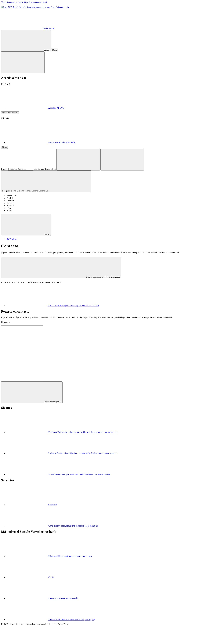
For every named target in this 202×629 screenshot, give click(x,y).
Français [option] (10, 203)
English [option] (10, 198)
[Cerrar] (23, 62)
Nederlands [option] (11, 195)
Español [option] (10, 205)
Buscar (4, 169)
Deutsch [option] (10, 200)
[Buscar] (78, 159)
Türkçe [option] (10, 208)
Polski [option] (9, 210)
